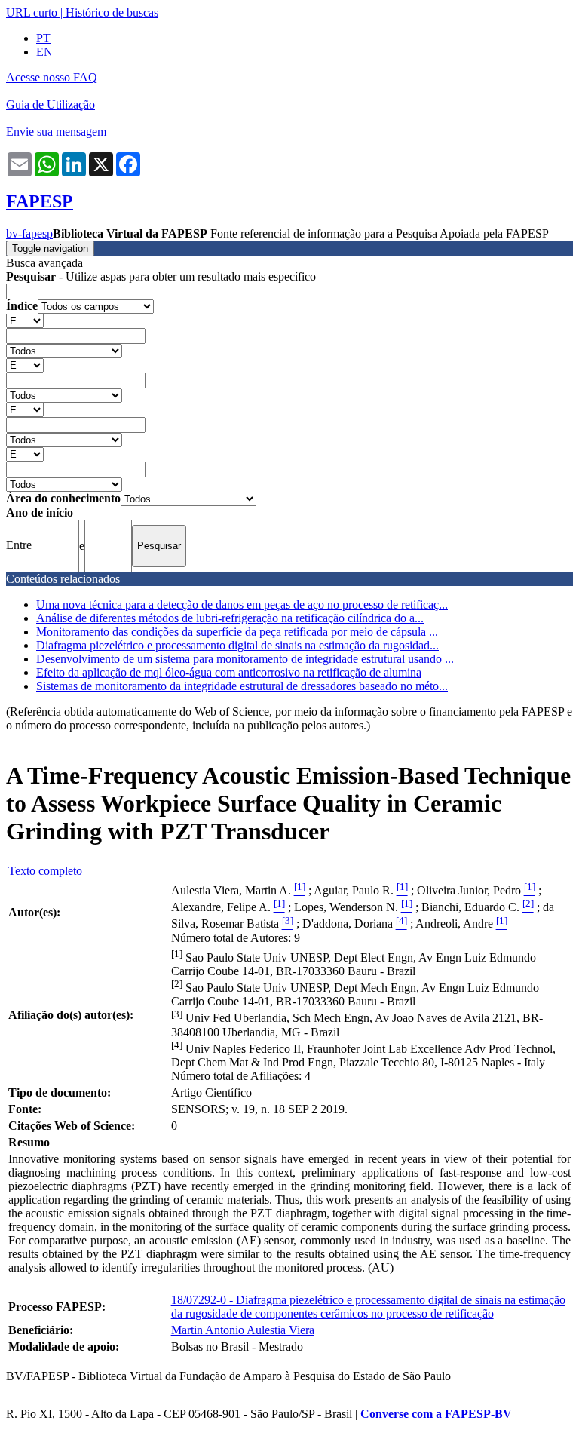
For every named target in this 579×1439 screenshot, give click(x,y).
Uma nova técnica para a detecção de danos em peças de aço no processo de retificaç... (242, 604)
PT (43, 38)
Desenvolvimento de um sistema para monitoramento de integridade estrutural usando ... (245, 658)
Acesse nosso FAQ (51, 77)
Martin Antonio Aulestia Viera (242, 1330)
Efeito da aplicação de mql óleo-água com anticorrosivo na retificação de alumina (228, 672)
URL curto (31, 12)
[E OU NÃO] (25, 320)
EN (44, 51)
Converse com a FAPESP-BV (436, 1413)
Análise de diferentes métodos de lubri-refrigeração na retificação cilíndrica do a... (230, 618)
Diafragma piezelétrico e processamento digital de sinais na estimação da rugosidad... (237, 645)
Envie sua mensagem (56, 131)
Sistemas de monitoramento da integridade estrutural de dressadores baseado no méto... (242, 686)
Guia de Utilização (50, 104)
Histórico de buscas (112, 12)
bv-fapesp (29, 233)
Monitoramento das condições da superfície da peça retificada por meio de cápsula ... (237, 631)
